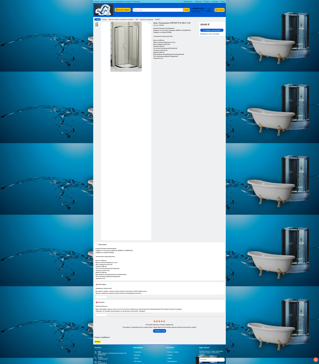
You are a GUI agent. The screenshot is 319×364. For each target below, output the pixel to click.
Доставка (137, 355)
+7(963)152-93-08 (198, 8)
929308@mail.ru (102, 363)
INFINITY (97, 341)
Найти (187, 10)
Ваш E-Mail (203, 359)
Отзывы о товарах (173, 352)
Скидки (169, 358)
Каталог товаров (123, 10)
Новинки (170, 355)
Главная (104, 19)
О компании (137, 352)
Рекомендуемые (172, 361)
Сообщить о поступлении (212, 30)
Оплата (136, 358)
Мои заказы (137, 361)
